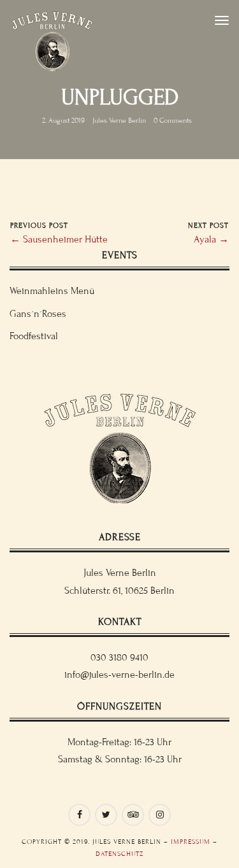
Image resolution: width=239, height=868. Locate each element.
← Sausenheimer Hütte (59, 239)
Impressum (190, 841)
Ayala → (211, 239)
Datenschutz (119, 854)
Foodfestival (34, 336)
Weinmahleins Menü (52, 291)
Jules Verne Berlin (119, 120)
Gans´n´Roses (38, 313)
